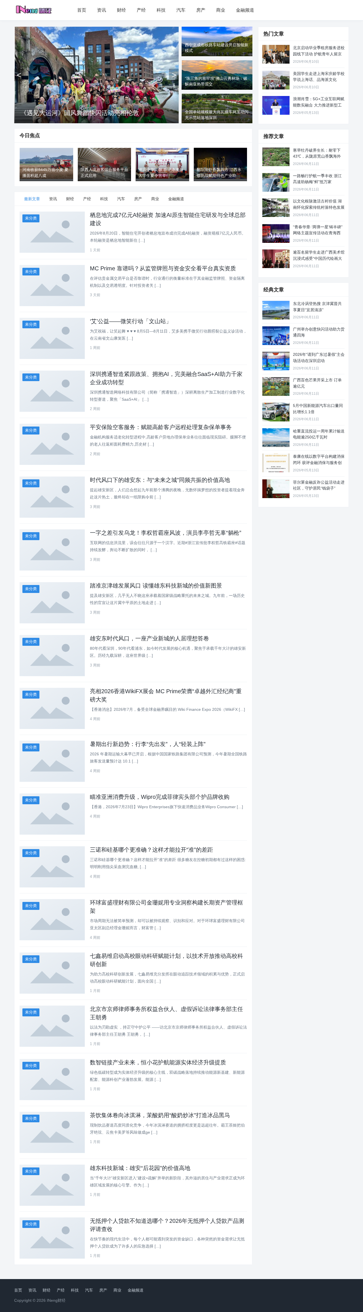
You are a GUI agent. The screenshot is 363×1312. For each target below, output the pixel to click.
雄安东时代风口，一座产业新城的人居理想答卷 (149, 638)
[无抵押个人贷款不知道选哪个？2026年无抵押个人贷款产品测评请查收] (52, 1238)
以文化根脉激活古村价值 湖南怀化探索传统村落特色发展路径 (319, 207)
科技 (161, 10)
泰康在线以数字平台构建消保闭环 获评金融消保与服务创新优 (319, 462)
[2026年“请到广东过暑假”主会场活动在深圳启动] (276, 361)
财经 (121, 10)
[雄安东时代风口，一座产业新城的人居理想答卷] (52, 655)
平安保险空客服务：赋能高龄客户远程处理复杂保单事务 (161, 427)
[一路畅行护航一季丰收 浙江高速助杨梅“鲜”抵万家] (276, 182)
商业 (220, 10)
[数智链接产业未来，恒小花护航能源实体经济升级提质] (52, 1079)
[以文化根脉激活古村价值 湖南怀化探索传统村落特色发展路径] (276, 207)
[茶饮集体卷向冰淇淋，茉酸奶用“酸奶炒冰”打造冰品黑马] (52, 1132)
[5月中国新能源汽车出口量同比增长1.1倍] (276, 412)
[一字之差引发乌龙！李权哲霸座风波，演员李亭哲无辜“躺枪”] (52, 550)
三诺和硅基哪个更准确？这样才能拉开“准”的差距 (151, 850)
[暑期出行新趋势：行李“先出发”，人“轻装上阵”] (52, 761)
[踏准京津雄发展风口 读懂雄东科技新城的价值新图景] (52, 602)
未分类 (31, 218)
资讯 (101, 10)
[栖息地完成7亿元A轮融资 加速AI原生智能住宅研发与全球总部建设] (52, 232)
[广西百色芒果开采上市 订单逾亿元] (276, 386)
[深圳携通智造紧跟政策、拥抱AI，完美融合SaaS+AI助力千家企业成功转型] (52, 391)
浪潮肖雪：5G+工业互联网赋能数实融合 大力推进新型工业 (318, 105)
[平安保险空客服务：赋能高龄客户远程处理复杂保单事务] (52, 444)
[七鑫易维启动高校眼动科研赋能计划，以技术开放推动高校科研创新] (52, 973)
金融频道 (245, 10)
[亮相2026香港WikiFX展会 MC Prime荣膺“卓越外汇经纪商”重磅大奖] (52, 708)
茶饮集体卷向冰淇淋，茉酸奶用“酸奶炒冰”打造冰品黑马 (160, 1115)
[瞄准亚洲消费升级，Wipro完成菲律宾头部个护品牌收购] (52, 814)
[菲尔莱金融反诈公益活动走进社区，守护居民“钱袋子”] (276, 488)
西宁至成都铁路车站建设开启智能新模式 (76, 112)
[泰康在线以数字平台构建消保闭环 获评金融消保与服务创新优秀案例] (276, 463)
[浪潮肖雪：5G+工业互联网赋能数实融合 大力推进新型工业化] (276, 105)
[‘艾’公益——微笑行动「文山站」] (52, 338)
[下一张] (174, 75)
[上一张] (19, 75)
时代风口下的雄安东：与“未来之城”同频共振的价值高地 (160, 480)
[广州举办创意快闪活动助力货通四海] (276, 335)
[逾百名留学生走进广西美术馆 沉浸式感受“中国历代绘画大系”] (276, 258)
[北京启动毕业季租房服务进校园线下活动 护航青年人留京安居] (276, 54)
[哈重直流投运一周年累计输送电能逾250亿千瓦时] (276, 437)
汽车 (180, 10)
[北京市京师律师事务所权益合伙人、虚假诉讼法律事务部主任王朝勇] (52, 1026)
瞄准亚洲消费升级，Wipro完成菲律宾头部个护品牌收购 (159, 797)
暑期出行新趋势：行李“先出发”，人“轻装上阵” (148, 744)
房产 (200, 10)
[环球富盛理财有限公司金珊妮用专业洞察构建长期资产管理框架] (52, 919)
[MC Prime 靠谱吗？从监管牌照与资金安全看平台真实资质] (52, 285)
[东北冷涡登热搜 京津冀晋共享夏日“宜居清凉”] (276, 310)
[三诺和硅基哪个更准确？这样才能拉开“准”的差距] (52, 866)
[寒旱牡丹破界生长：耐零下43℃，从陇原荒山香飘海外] (276, 156)
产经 (141, 10)
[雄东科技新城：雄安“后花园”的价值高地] (52, 1185)
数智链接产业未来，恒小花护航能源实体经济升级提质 (158, 1062)
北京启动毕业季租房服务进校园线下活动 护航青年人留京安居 (319, 53)
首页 (81, 10)
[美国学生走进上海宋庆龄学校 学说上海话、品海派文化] (276, 80)
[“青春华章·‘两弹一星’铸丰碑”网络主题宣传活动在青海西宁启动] (276, 233)
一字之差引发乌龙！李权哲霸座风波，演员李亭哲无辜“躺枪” (165, 533)
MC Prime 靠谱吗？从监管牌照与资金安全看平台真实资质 (163, 268)
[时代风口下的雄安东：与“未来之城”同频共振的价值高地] (52, 497)
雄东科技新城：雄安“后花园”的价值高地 (140, 1168)
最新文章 (32, 199)
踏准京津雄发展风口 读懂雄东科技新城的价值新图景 (156, 585)
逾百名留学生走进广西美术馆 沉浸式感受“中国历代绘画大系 (319, 258)
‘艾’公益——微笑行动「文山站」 (131, 321)
